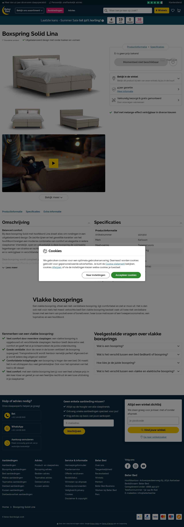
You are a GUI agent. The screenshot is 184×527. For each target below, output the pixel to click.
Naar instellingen (95, 275)
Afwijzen (56, 267)
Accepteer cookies (126, 275)
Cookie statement (115, 263)
